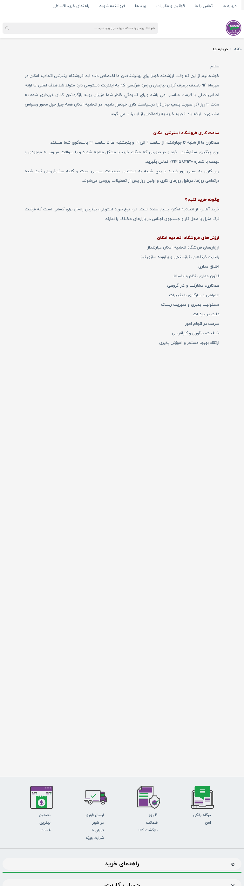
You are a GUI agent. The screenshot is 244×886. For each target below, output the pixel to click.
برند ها (140, 6)
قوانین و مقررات (170, 6)
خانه (237, 49)
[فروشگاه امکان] (233, 28)
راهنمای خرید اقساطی (70, 6)
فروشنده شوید (112, 6)
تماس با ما (204, 6)
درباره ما (229, 6)
